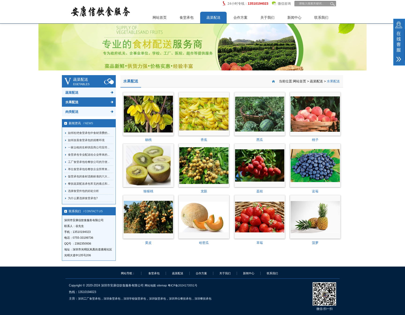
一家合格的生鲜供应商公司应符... (88, 147)
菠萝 (315, 243)
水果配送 (72, 102)
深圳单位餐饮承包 (180, 298)
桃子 (315, 140)
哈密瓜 (204, 243)
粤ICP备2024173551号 (182, 285)
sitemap (162, 285)
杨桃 (148, 140)
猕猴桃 (148, 191)
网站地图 (150, 285)
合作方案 (240, 17)
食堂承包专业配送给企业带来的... (88, 154)
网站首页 (160, 17)
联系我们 (321, 17)
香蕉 (204, 140)
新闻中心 (294, 17)
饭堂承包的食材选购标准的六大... (88, 176)
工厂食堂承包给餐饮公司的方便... (88, 162)
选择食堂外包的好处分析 (83, 191)
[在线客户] (399, 42)
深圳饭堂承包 (157, 298)
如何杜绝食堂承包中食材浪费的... (88, 133)
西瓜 (259, 140)
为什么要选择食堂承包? (83, 198)
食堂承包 (187, 17)
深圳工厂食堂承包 (89, 298)
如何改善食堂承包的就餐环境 (86, 140)
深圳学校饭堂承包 (135, 298)
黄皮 (148, 243)
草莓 (259, 243)
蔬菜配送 (213, 17)
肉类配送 (72, 112)
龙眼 (204, 191)
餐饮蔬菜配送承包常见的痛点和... (88, 183)
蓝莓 (315, 191)
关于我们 (267, 17)
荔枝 (259, 191)
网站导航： (128, 273)
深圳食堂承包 (112, 298)
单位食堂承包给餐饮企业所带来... (88, 169)
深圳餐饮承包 (203, 298)
